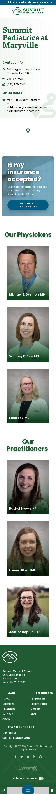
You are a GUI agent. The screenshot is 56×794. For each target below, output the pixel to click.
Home (6, 699)
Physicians (8, 709)
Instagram (40, 757)
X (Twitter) (22, 757)
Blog (33, 713)
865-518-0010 (15, 79)
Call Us (3, 790)
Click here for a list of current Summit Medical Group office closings (27, 4)
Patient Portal (38, 704)
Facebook (15, 757)
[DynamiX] (28, 768)
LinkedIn (34, 757)
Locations (8, 704)
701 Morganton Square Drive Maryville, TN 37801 (24, 71)
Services (7, 713)
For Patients (37, 699)
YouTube (28, 757)
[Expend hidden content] (51, 2)
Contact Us (52, 790)
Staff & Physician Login (16, 738)
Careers (35, 709)
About (6, 718)
